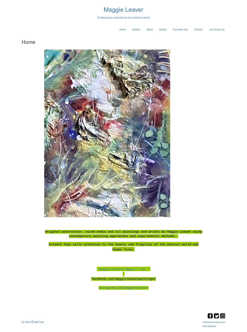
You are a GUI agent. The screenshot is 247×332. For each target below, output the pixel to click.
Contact (198, 29)
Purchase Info (180, 29)
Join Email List (216, 29)
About (150, 29)
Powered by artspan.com (214, 322)
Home (122, 29)
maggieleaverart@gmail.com (122, 269)
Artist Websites (209, 326)
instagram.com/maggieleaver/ (124, 288)
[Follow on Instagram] (222, 317)
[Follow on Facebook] (211, 317)
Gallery (136, 29)
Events (163, 29)
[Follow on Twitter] (217, 317)
